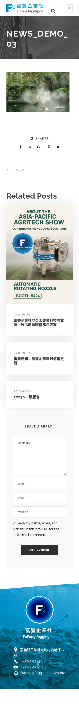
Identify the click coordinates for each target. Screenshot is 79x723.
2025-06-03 (22, 314)
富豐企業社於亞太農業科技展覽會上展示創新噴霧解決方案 (39, 322)
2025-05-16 (22, 353)
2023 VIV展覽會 (27, 397)
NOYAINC (39, 701)
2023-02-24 (22, 391)
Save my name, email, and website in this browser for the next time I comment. (36, 529)
